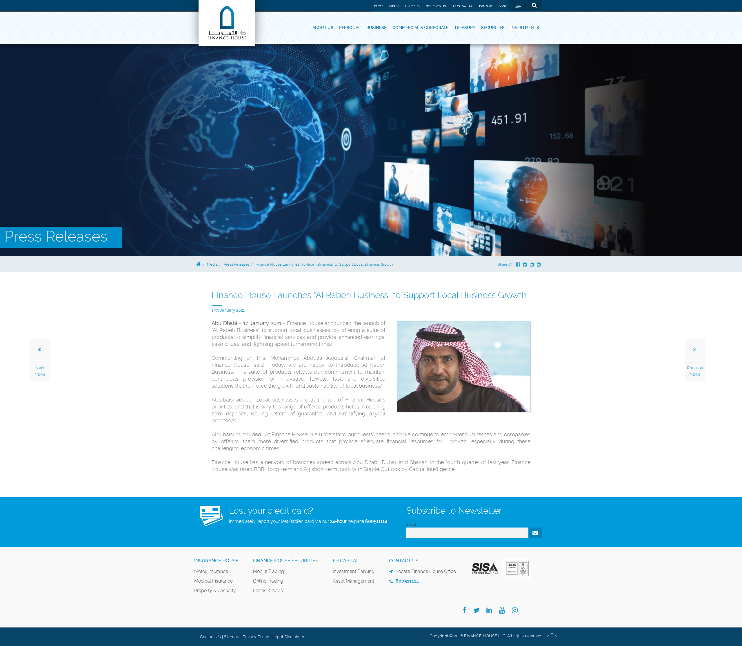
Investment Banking (353, 571)
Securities (493, 27)
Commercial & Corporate (420, 27)
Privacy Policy (256, 636)
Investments (524, 27)
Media (394, 6)
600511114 (376, 521)
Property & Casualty (215, 590)
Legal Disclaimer (288, 636)
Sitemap (231, 636)
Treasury (464, 27)
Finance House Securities (285, 560)
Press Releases (237, 264)
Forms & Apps (268, 590)
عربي (517, 6)
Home (378, 6)
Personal (350, 27)
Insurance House (216, 560)
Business (376, 27)
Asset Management (353, 581)
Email (411, 524)
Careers (412, 6)
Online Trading (268, 581)
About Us (322, 27)
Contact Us (463, 6)
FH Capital (346, 560)
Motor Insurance (211, 571)
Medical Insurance (213, 581)
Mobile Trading (268, 571)
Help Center (436, 6)
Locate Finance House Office (426, 571)
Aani (502, 6)
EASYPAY (486, 6)
